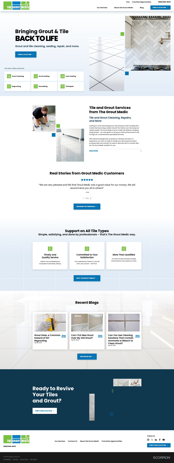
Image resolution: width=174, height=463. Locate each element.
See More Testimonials (85, 206)
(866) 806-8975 (164, 2)
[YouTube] (164, 440)
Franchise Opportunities (112, 441)
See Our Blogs (86, 356)
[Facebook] (160, 440)
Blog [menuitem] (142, 7)
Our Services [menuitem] (102, 7)
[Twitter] (152, 440)
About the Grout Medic (89, 441)
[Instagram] (148, 440)
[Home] (16, 5)
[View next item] (91, 198)
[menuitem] (7, 459)
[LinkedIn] (156, 440)
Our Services (60, 441)
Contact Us (72, 441)
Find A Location (159, 7)
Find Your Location (43, 411)
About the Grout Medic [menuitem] (123, 7)
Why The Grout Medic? (85, 278)
